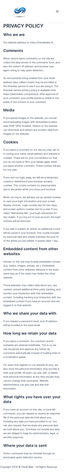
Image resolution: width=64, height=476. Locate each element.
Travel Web (27, 466)
